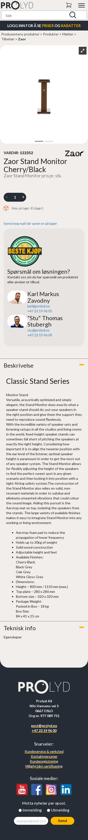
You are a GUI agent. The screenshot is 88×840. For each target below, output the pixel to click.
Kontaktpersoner (44, 756)
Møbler (67, 34)
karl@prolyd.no (38, 306)
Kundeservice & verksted (44, 751)
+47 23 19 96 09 (39, 335)
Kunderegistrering (44, 761)
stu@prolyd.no (38, 330)
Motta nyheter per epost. (44, 803)
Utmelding (60, 810)
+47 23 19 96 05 (39, 311)
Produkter (51, 34)
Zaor (22, 39)
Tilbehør (7, 39)
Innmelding (32, 810)
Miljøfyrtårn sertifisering (44, 766)
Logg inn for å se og (44, 25)
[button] (44, 365)
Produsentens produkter (20, 34)
